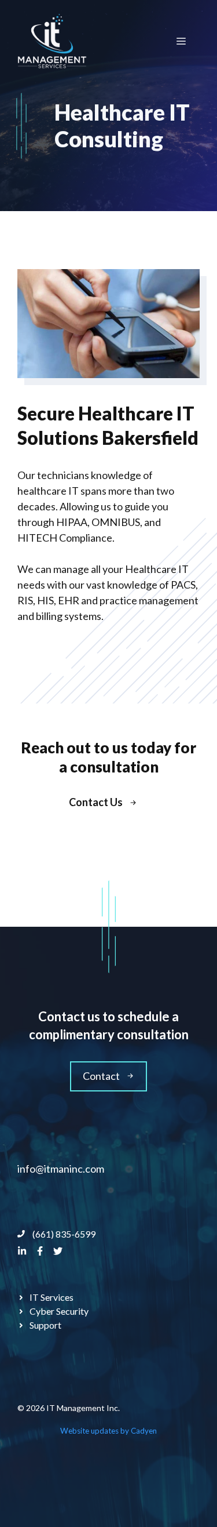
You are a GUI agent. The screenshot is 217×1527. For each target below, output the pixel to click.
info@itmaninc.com (60, 1168)
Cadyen (144, 1430)
